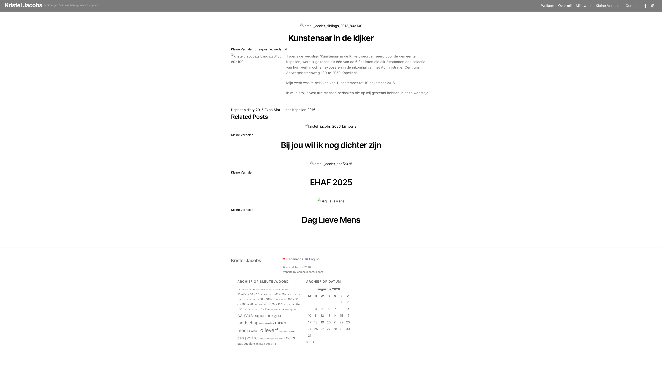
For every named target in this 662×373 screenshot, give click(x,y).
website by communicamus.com (303, 272)
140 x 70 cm (278, 309)
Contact (632, 6)
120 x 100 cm (265, 309)
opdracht (283, 331)
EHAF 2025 (331, 182)
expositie (265, 49)
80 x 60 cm (253, 299)
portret (252, 337)
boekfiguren (290, 309)
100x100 (291, 304)
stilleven (260, 343)
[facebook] (645, 5)
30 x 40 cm (253, 290)
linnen (261, 324)
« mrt (310, 341)
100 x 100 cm (278, 304)
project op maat (267, 339)
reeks (289, 337)
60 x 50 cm (256, 294)
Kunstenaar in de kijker (331, 38)
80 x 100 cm (267, 299)
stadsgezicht (246, 343)
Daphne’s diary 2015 (247, 110)
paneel (291, 331)
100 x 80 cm (263, 304)
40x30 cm (273, 290)
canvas (245, 315)
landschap (247, 322)
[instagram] (653, 5)
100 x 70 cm (250, 304)
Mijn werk (584, 6)
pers (240, 338)
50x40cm (243, 294)
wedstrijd (280, 49)
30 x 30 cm (242, 290)
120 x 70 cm (252, 309)
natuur (255, 331)
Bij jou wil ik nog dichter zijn (331, 145)
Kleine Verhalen (608, 6)
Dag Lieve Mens (331, 220)
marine (269, 323)
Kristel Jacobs (295, 267)
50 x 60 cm (284, 290)
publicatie (279, 339)
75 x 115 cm (242, 299)
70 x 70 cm (295, 294)
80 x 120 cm (281, 299)
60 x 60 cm (269, 294)
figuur (276, 316)
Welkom (547, 6)
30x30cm (263, 290)
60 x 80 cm (282, 294)
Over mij (565, 6)
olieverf (269, 330)
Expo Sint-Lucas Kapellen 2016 (289, 110)
